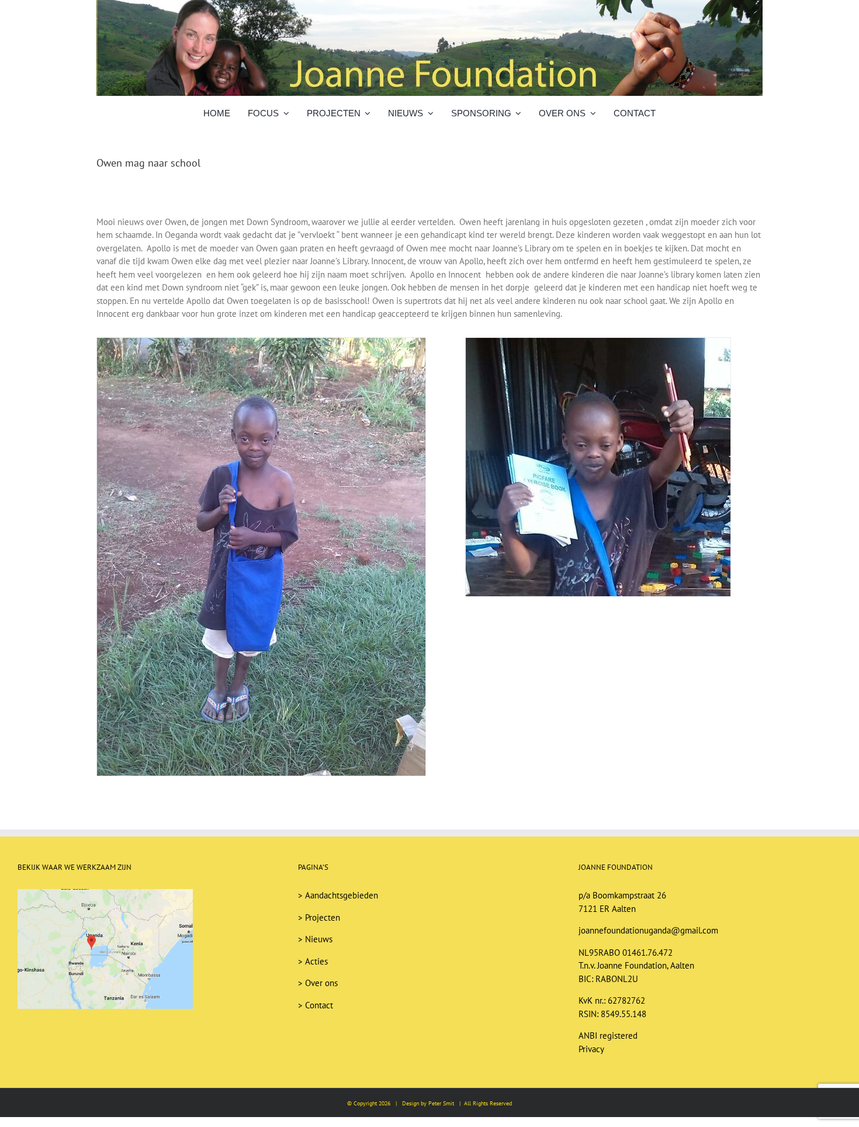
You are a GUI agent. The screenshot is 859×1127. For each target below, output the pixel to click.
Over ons (321, 982)
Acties (316, 961)
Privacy (591, 1049)
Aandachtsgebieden (341, 895)
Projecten (322, 917)
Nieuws (318, 939)
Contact (319, 1005)
